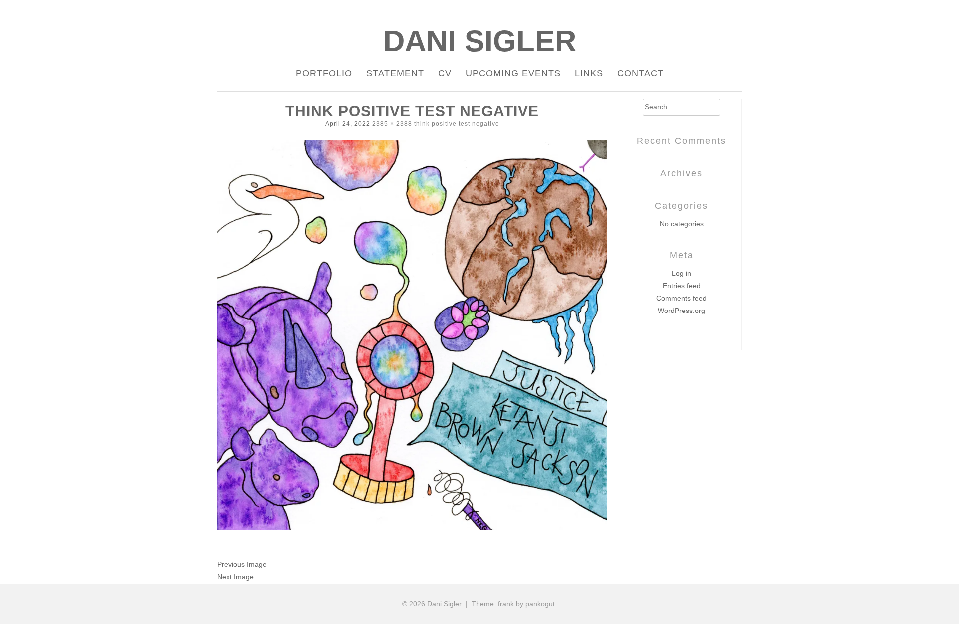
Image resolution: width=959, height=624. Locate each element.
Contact (640, 73)
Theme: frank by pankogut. (514, 604)
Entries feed (682, 286)
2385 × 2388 (392, 123)
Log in (681, 273)
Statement (395, 73)
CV (445, 73)
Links (589, 73)
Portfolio (324, 73)
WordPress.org (681, 310)
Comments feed (681, 298)
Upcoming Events (513, 73)
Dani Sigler (479, 41)
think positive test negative (456, 123)
